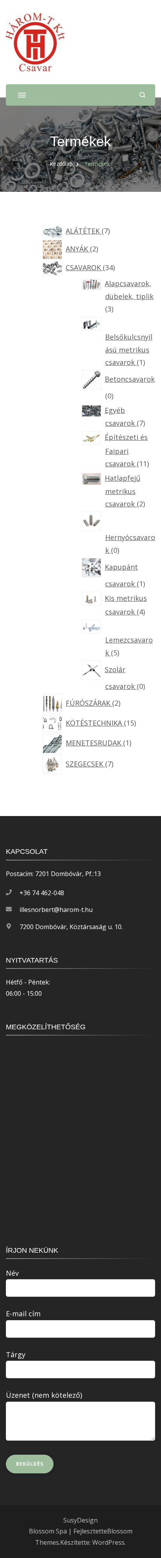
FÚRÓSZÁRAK (89, 703)
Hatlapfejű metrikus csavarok (122, 490)
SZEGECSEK (85, 763)
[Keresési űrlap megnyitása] (142, 95)
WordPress (108, 1542)
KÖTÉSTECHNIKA (95, 723)
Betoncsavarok (130, 379)
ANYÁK (78, 248)
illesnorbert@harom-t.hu (56, 909)
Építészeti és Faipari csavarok (126, 450)
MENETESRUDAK (94, 742)
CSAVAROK (84, 267)
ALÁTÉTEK (84, 230)
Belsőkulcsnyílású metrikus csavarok (128, 349)
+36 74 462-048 (42, 893)
